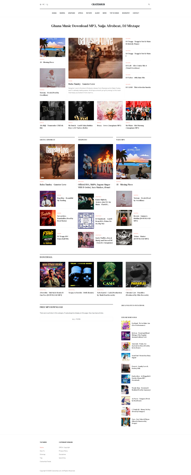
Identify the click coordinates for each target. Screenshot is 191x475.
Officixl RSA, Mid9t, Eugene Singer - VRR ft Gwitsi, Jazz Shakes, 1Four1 (94, 186)
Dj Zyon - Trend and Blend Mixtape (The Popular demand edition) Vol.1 (140, 335)
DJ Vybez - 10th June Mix (135, 77)
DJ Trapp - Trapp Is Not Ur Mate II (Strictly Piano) (138, 42)
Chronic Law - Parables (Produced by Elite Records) (137, 293)
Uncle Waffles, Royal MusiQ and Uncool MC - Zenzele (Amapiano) (104, 240)
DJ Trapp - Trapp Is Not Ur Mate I (138, 54)
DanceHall (43, 289)
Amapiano (81, 181)
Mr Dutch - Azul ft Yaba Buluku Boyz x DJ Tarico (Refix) (80, 126)
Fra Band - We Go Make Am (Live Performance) (141, 324)
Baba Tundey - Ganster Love (81, 84)
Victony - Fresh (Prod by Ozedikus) (49, 93)
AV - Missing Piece (47, 62)
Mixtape (128, 38)
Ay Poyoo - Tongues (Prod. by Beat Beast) (141, 400)
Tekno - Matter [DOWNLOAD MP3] (141, 237)
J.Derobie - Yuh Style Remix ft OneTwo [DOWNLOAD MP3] (51, 293)
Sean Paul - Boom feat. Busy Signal (141, 357)
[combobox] (149, 4)
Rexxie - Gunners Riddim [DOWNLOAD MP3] (142, 218)
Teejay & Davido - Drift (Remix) (81, 292)
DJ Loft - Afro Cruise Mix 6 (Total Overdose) (136, 66)
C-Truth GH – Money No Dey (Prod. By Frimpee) (141, 410)
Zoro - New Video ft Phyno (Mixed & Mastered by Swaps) (140, 421)
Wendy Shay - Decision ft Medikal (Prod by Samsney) (141, 389)
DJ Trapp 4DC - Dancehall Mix (63, 237)
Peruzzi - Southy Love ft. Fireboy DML (140, 367)
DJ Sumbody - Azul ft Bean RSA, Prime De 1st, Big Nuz (104, 221)
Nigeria (42, 59)
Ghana (70, 81)
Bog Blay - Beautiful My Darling (65, 199)
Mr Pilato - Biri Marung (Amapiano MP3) (135, 126)
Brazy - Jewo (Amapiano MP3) (109, 125)
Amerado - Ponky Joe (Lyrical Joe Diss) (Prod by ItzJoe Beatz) (141, 346)
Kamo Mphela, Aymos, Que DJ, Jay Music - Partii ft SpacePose (103, 203)
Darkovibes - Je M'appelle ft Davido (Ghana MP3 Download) (141, 378)
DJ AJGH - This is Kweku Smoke (138, 87)
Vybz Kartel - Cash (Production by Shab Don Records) (109, 293)
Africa (42, 122)
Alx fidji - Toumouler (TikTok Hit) (51, 126)
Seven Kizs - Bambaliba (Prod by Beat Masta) (65, 218)
